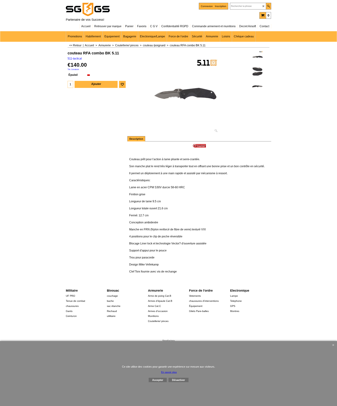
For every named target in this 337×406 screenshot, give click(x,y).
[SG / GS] (96, 9)
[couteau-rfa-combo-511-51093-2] (257, 86)
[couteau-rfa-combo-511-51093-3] (257, 71)
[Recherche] (268, 6)
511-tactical (75, 58)
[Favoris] (122, 84)
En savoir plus (169, 372)
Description (136, 138)
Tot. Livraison (73, 69)
